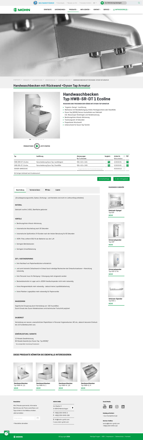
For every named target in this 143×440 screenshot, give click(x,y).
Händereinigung (50, 80)
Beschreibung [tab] (20, 190)
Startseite (48, 9)
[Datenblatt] (127, 162)
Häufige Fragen (95, 436)
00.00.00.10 (118, 168)
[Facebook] (110, 406)
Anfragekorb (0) (121, 9)
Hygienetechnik (37, 80)
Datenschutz (119, 436)
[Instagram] (116, 406)
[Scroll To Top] (139, 437)
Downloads (60, 3)
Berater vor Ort (72, 3)
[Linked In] (122, 406)
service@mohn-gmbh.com (111, 423)
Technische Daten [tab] (35, 190)
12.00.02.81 (118, 162)
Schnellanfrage (104, 179)
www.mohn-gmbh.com (61, 422)
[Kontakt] (72, 407)
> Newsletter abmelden (20, 423)
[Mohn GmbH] (21, 10)
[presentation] (15, 116)
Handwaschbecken (64, 80)
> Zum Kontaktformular (110, 416)
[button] (95, 3)
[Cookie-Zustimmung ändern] (6, 433)
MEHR (16, 388)
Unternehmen (60, 9)
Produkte (72, 9)
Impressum (110, 436)
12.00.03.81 (118, 165)
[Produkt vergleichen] (109, 162)
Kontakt (96, 9)
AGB (103, 436)
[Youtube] (104, 406)
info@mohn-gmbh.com (62, 419)
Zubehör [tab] (57, 190)
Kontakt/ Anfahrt (86, 3)
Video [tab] (48, 190)
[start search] (139, 3)
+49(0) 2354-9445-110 (110, 426)
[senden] (37, 418)
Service (106, 9)
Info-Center (84, 9)
